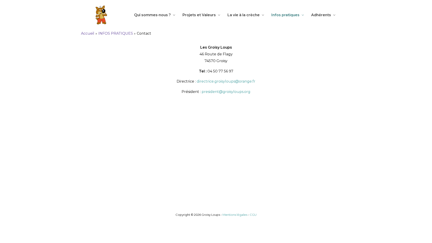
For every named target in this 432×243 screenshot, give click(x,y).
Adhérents (321, 15)
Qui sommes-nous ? (152, 15)
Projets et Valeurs (199, 15)
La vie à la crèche (243, 15)
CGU (253, 214)
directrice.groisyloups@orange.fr (226, 81)
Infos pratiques (285, 15)
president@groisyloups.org (226, 92)
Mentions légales (235, 214)
